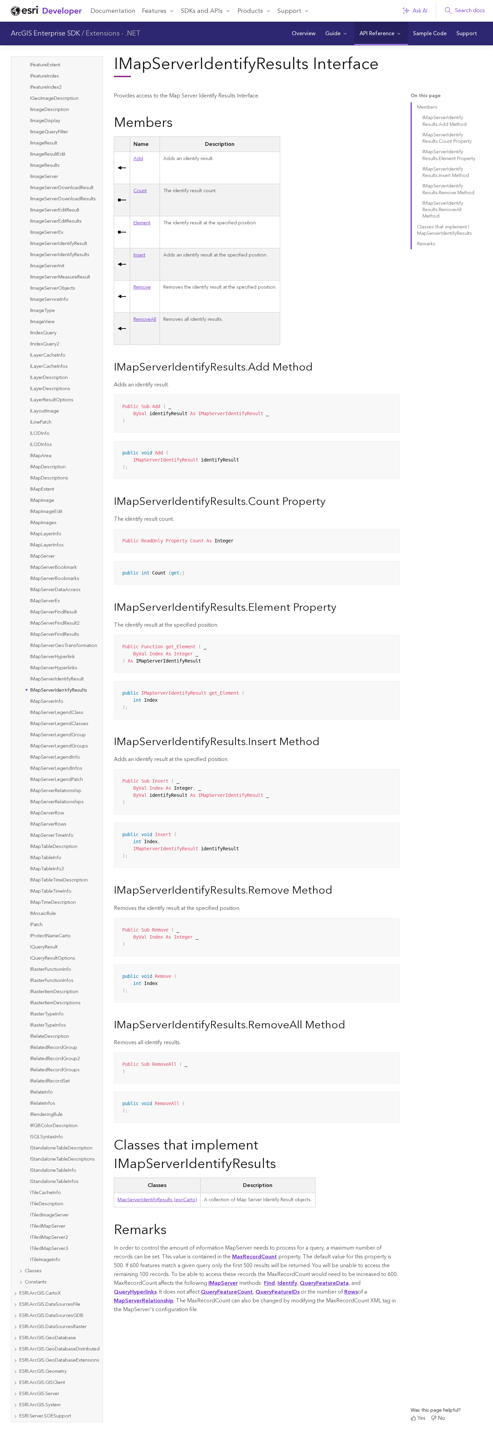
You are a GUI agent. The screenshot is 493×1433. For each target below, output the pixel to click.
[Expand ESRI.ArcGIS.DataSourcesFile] (15, 1304)
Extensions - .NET (113, 33)
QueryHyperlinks (135, 1292)
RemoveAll (144, 319)
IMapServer (223, 1283)
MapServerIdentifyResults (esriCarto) (157, 1200)
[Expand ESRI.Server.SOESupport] (15, 1416)
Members (427, 107)
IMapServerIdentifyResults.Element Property (449, 155)
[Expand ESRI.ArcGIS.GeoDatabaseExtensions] (15, 1360)
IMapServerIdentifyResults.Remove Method (448, 189)
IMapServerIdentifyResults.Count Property (447, 138)
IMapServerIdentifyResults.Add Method (445, 121)
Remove (142, 287)
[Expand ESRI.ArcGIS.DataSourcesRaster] (15, 1327)
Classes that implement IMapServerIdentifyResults (444, 230)
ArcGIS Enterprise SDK (45, 33)
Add (138, 159)
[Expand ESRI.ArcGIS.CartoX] (15, 1293)
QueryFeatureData (324, 1283)
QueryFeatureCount (227, 1292)
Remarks (426, 244)
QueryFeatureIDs (277, 1292)
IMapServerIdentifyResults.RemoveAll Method (443, 210)
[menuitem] (303, 33)
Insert (139, 255)
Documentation (113, 11)
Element (141, 223)
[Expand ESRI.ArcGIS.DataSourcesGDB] (15, 1315)
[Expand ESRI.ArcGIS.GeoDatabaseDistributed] (15, 1349)
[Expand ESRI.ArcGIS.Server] (15, 1394)
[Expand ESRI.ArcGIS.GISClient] (15, 1382)
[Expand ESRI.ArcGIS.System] (15, 1405)
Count (140, 191)
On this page (425, 95)
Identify (287, 1283)
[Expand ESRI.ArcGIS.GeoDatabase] (15, 1338)
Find (269, 1283)
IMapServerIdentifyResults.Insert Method (446, 172)
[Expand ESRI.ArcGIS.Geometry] (15, 1371)
